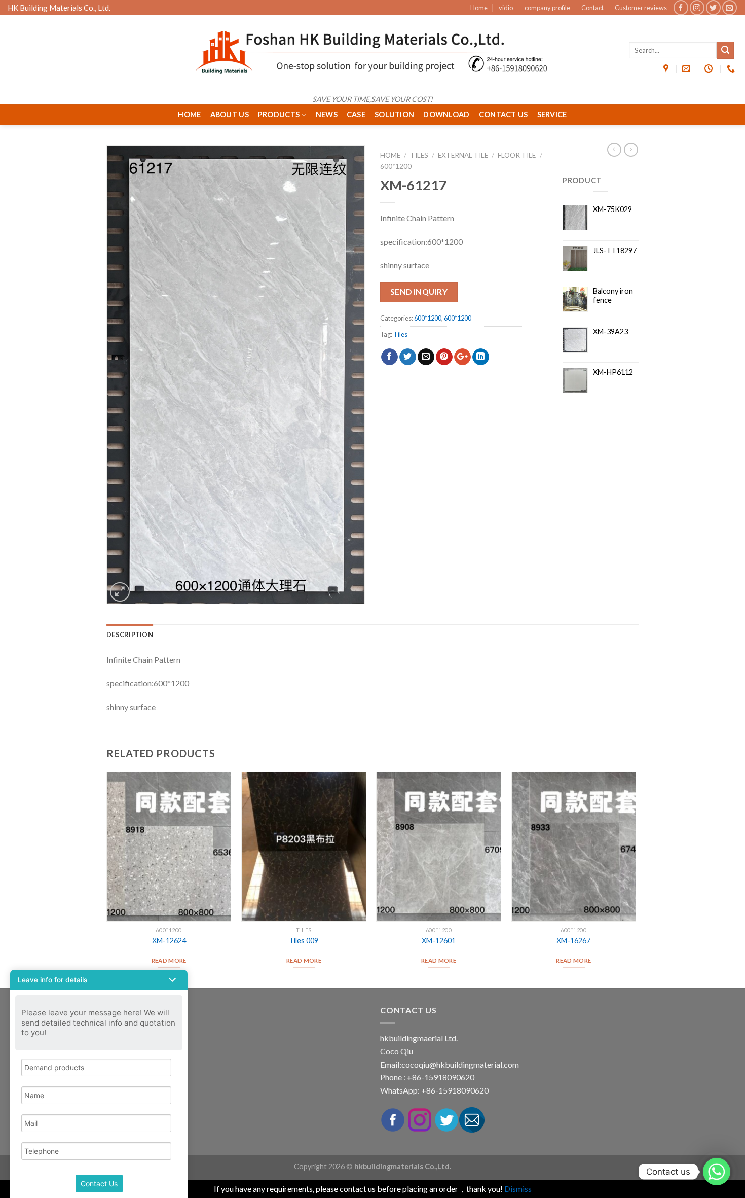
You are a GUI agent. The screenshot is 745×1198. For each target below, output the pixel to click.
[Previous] (107, 879)
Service (552, 114)
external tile (463, 155)
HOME (189, 114)
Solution (394, 114)
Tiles (419, 155)
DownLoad (446, 114)
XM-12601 (439, 940)
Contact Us (503, 114)
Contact (592, 8)
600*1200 (396, 166)
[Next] (635, 879)
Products (279, 114)
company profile (547, 8)
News (327, 114)
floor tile (517, 155)
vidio (506, 8)
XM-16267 (573, 940)
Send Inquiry (419, 291)
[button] (99, 980)
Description (129, 634)
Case (356, 114)
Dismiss (518, 1188)
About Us (229, 114)
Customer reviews (641, 8)
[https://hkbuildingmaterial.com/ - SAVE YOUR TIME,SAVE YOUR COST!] (372, 52)
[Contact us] (716, 1171)
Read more (169, 960)
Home (479, 8)
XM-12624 (169, 940)
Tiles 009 (303, 940)
